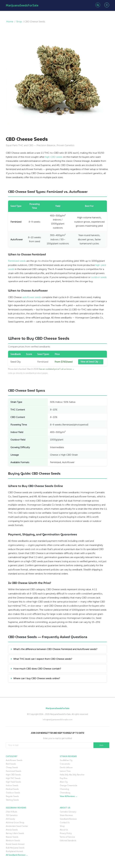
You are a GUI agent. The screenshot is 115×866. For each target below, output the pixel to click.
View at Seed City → (91, 361)
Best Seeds (11, 764)
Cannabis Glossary (68, 812)
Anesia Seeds (12, 830)
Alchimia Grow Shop (15, 822)
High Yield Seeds (13, 782)
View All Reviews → (68, 796)
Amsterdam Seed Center (17, 826)
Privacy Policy (66, 833)
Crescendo (65, 764)
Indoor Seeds (12, 785)
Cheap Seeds (12, 767)
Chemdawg (65, 793)
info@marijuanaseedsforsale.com (57, 719)
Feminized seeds (17, 260)
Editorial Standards (68, 840)
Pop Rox (63, 778)
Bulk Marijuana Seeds (15, 848)
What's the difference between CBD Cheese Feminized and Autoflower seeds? (55, 649)
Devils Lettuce (66, 767)
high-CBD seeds (53, 156)
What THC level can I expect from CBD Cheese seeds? (42, 658)
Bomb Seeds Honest (15, 844)
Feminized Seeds (13, 771)
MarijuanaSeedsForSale (22, 5)
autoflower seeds (31, 297)
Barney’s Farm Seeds (15, 833)
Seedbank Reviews (68, 819)
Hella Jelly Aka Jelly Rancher (72, 775)
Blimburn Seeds (13, 840)
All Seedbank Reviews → (17, 855)
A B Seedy (10, 819)
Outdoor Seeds (13, 793)
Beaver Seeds (12, 837)
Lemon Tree (65, 771)
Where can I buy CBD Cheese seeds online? (36, 678)
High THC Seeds (13, 778)
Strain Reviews (66, 815)
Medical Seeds (12, 789)
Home (9, 21)
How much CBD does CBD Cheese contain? (37, 668)
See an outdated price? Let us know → (56, 369)
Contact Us (65, 822)
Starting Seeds (12, 800)
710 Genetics (12, 815)
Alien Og (64, 782)
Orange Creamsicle (68, 785)
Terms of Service (67, 837)
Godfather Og (66, 760)
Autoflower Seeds (14, 760)
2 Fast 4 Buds (11, 812)
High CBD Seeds (13, 775)
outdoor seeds (99, 277)
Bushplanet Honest (14, 851)
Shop (19, 21)
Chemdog (64, 789)
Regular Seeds (12, 796)
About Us (64, 830)
